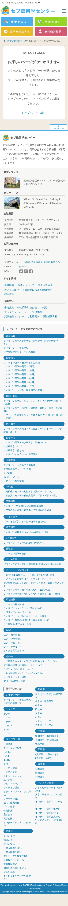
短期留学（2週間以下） (47, 735)
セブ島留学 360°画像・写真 (17, 624)
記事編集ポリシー (14, 316)
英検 (5, 764)
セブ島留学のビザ (12, 446)
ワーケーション (11, 798)
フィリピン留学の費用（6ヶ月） (19, 382)
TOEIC (6, 752)
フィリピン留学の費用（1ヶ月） (19, 370)
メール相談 (25, 262)
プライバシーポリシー (16, 312)
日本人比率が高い (12, 848)
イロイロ (8, 729)
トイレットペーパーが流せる (17, 877)
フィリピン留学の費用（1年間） (19, 386)
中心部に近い (10, 863)
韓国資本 (39, 773)
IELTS (6, 760)
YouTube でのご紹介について (18, 669)
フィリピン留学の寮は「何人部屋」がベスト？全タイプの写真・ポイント (32, 430)
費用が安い (9, 844)
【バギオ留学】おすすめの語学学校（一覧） (26, 521)
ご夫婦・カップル (44, 725)
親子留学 (8, 780)
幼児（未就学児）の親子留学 (48, 696)
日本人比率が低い (12, 852)
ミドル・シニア (43, 721)
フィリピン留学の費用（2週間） (19, 366)
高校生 (38, 709)
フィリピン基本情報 (13, 604)
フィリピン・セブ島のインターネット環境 (25, 616)
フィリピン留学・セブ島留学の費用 (21, 362)
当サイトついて (26, 285)
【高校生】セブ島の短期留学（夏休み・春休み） (28, 491)
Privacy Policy (52, 885)
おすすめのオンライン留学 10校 (48, 789)
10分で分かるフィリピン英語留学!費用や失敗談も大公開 (32, 564)
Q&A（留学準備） (12, 635)
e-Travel (7, 473)
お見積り (45, 262)
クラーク (8, 721)
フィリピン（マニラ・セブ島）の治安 (22, 608)
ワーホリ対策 (10, 768)
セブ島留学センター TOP (15, 41)
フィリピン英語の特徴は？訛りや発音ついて (26, 620)
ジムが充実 (9, 871)
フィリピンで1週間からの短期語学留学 (23, 506)
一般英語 (8, 744)
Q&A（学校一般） (12, 643)
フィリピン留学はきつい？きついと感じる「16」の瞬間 (31, 593)
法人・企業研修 (11, 802)
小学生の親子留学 (44, 701)
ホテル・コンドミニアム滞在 (17, 793)
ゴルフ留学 (9, 806)
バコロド (8, 725)
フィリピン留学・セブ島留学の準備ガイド (25, 442)
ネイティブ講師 (11, 787)
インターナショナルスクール (17, 824)
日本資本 (39, 769)
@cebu (22, 266)
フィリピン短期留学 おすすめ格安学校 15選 (25, 532)
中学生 (38, 705)
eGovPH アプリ (11, 477)
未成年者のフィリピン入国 (17, 469)
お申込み (55, 262)
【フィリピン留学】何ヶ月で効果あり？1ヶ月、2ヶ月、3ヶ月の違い (33, 416)
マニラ (6, 733)
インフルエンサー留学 (14, 677)
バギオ (6, 717)
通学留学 (8, 814)
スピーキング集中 (12, 748)
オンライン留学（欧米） (47, 808)
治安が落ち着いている (14, 867)
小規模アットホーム (13, 860)
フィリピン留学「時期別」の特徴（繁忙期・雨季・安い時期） (32, 409)
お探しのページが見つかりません (44, 41)
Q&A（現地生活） (12, 639)
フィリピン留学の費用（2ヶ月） (19, 374)
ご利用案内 (33, 316)
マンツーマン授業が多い (15, 856)
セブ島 (6, 713)
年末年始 (39, 743)
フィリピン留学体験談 (14, 553)
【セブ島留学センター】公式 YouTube (23, 673)
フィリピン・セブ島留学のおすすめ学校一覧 (17, 701)
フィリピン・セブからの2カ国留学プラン (24, 543)
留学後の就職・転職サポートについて (22, 665)
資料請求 (35, 262)
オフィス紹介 (11, 289)
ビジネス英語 (10, 772)
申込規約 (9, 307)
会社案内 (9, 285)
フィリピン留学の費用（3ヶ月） (19, 378)
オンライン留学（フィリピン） (48, 803)
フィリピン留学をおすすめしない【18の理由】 (27, 590)
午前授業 (8, 810)
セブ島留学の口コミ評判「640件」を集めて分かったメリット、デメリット (33, 584)
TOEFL (7, 756)
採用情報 (9, 294)
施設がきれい (10, 840)
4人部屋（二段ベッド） (47, 754)
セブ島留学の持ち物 (13, 450)
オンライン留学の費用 (46, 812)
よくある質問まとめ (13, 650)
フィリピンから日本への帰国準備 (20, 454)
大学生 (38, 713)
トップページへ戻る (34, 112)
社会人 (38, 717)
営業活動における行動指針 (37, 289)
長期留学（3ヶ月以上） (47, 739)
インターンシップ (12, 776)
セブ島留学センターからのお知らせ (21, 352)
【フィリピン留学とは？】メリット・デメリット (28, 578)
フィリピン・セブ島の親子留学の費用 (22, 390)
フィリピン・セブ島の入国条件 (19, 465)
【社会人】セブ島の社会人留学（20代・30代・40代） (30, 495)
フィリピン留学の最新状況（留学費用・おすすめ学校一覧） (31, 342)
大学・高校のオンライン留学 (48, 796)
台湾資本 (39, 777)
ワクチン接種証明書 (13, 481)
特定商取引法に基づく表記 (32, 307)
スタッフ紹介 (45, 285)
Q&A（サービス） (12, 646)
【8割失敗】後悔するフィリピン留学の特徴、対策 (29, 574)
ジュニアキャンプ (12, 783)
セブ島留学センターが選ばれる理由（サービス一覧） (30, 661)
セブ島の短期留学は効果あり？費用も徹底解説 (27, 510)
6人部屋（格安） (43, 758)
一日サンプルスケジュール (17, 612)
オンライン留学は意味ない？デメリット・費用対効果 (48, 819)
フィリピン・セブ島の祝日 (17, 348)
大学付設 (8, 818)
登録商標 (37, 312)
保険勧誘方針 (50, 316)
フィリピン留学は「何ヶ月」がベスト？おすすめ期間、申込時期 (32, 402)
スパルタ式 (9, 836)
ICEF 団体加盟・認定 (14, 681)
